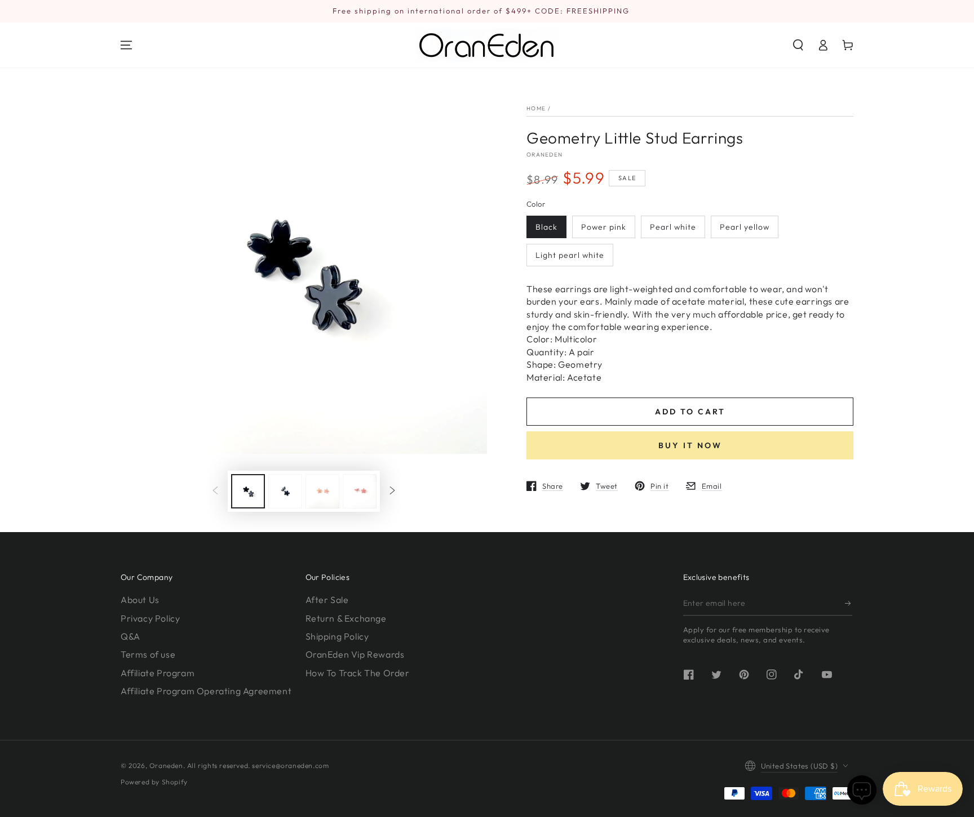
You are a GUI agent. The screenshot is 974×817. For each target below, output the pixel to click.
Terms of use (148, 654)
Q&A (130, 636)
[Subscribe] (848, 603)
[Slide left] (215, 491)
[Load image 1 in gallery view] (248, 491)
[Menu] (126, 45)
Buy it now (690, 445)
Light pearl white (569, 255)
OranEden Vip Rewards (355, 654)
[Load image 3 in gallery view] (322, 491)
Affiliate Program (157, 672)
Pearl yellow (744, 227)
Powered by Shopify (154, 782)
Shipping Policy (337, 636)
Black (546, 227)
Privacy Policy (150, 618)
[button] (798, 45)
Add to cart (690, 412)
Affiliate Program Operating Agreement (206, 691)
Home (536, 108)
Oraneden (544, 154)
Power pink (603, 227)
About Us (140, 599)
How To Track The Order (358, 672)
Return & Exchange (346, 618)
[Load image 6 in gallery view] (360, 491)
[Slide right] (392, 491)
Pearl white (673, 227)
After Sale (327, 599)
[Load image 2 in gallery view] (285, 491)
